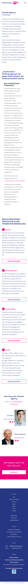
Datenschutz (14, 515)
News (14, 508)
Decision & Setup (10, 309)
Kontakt (14, 511)
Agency (14, 504)
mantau (23, 582)
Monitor (14, 506)
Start (14, 497)
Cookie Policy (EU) (14, 520)
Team (23, 55)
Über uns (14, 501)
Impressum (14, 518)
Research (8, 230)
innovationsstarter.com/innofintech (14, 181)
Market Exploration (11, 270)
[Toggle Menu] (25, 2)
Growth (7, 350)
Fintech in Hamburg (14, 499)
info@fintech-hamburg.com (16, 546)
